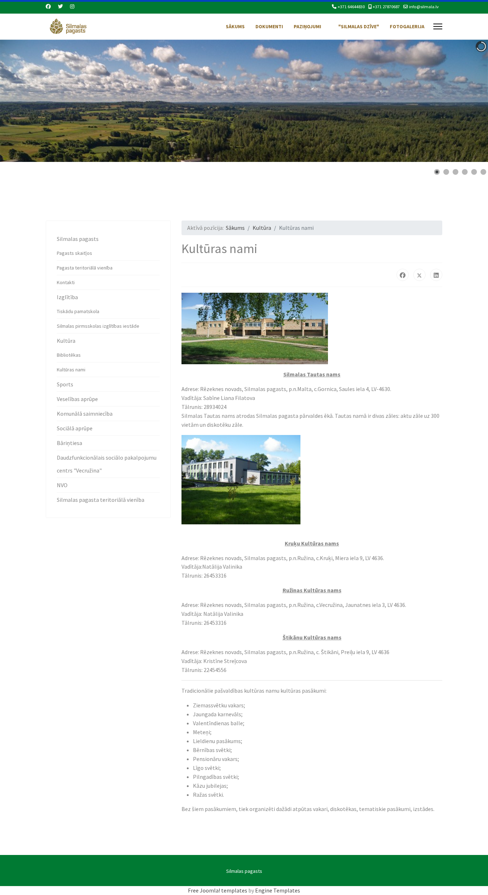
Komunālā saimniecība (85, 413)
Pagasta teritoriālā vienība (85, 267)
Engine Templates (277, 890)
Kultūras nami (71, 369)
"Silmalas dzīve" (358, 26)
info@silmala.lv (424, 6)
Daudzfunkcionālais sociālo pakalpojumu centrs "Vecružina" (106, 464)
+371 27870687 (386, 6)
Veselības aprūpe (77, 398)
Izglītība (67, 297)
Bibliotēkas (69, 355)
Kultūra (66, 340)
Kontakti (66, 282)
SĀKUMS (235, 26)
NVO (62, 485)
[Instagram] (72, 6)
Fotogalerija (407, 26)
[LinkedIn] (436, 275)
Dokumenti (269, 26)
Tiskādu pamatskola (78, 311)
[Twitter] (60, 6)
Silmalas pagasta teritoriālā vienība (100, 499)
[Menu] (437, 27)
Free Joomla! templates (217, 890)
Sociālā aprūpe (75, 428)
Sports (65, 384)
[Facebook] (48, 6)
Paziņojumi (307, 26)
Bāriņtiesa (69, 442)
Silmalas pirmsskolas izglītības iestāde (98, 326)
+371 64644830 (351, 6)
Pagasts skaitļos (74, 253)
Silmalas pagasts (78, 238)
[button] (466, 101)
